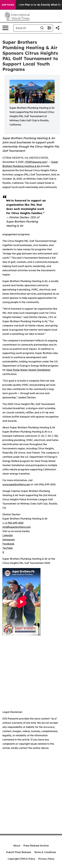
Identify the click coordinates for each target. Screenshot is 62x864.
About (16, 845)
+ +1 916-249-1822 (12, 522)
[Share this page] (57, 28)
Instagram (8, 539)
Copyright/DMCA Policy (21, 858)
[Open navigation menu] (5, 28)
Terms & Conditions (45, 852)
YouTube (7, 547)
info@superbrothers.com (16, 526)
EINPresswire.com (36, 161)
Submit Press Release (18, 852)
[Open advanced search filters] (49, 27)
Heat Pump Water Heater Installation (28, 369)
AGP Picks (8, 4)
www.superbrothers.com (16, 484)
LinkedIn (7, 535)
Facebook (8, 543)
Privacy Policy (46, 858)
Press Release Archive (36, 845)
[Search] (42, 27)
